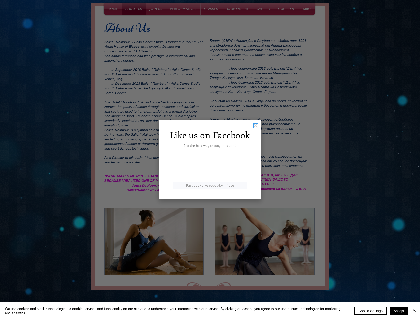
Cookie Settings (371, 310)
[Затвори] (414, 310)
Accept (399, 310)
